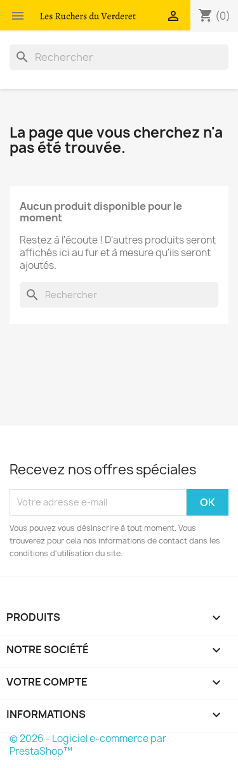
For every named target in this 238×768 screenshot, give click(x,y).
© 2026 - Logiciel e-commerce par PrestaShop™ (88, 745)
